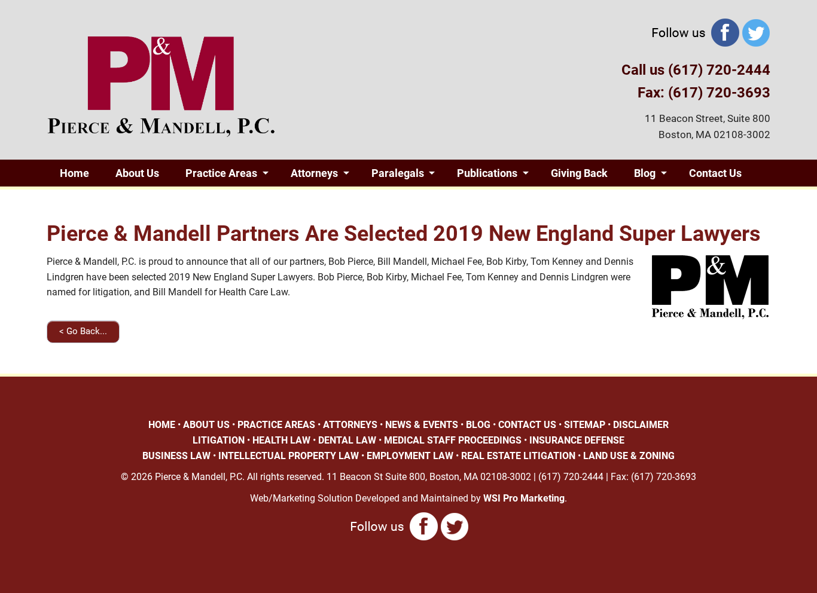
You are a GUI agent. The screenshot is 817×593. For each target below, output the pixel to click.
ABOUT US (206, 424)
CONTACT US (527, 424)
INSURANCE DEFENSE (576, 440)
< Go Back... (83, 331)
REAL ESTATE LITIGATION (518, 455)
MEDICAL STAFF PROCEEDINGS (453, 440)
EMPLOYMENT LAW (410, 455)
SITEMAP (584, 424)
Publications (487, 173)
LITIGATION (219, 440)
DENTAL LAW (347, 440)
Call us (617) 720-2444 (695, 70)
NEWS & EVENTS (421, 424)
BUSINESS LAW (176, 455)
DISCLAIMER (641, 424)
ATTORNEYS (350, 424)
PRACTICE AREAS (276, 424)
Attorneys (314, 173)
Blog (645, 173)
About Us (137, 173)
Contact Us (715, 173)
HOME (161, 424)
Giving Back (579, 173)
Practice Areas (221, 173)
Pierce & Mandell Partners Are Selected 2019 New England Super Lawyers (404, 233)
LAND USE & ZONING (629, 455)
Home (74, 173)
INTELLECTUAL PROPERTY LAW (288, 455)
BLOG (478, 424)
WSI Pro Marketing (524, 498)
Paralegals (397, 173)
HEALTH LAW (281, 440)
